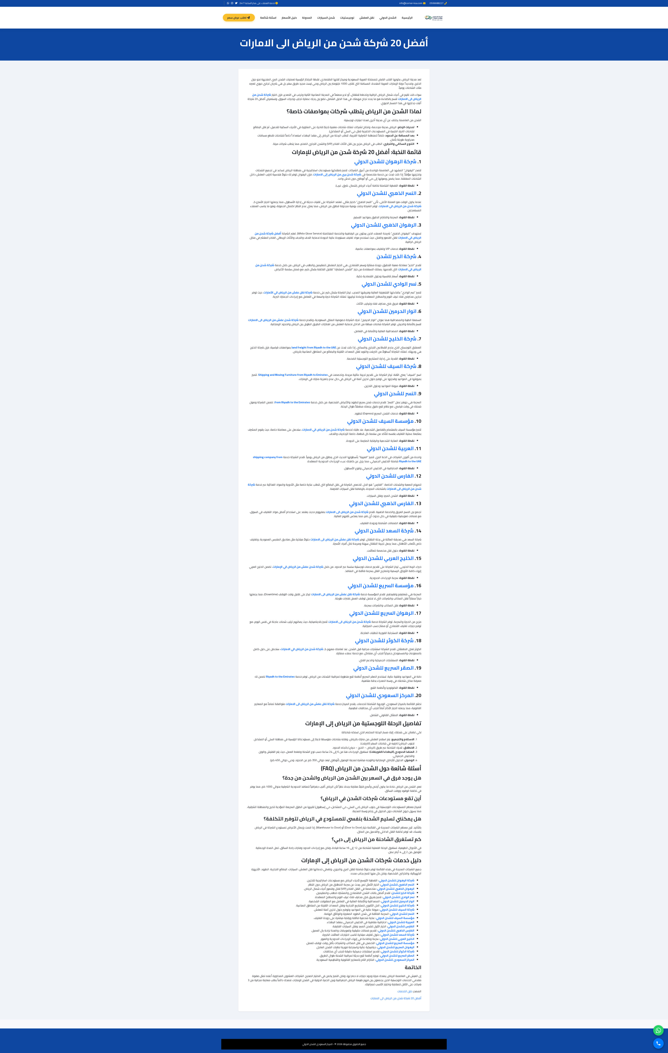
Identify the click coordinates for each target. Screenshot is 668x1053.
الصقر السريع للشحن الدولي (383, 667)
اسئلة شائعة (268, 17)
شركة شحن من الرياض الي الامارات (400, 206)
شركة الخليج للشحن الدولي (387, 338)
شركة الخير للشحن (396, 256)
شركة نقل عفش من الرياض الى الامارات (334, 539)
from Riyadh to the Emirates (292, 402)
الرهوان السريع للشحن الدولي (381, 613)
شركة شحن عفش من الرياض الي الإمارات (298, 566)
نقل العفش (366, 17)
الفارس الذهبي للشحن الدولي (381, 503)
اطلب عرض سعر (237, 17)
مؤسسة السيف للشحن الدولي (380, 421)
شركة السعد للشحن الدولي (384, 530)
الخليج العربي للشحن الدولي (383, 558)
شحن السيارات (326, 17)
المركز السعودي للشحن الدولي (380, 695)
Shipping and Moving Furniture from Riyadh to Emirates (293, 374)
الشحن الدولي (387, 17)
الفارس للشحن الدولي (390, 475)
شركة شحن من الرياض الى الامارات (347, 511)
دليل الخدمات (404, 991)
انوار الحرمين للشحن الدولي (387, 311)
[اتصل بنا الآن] (658, 1043)
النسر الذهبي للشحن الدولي (386, 193)
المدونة (307, 17)
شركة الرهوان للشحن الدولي (385, 161)
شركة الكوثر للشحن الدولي (384, 640)
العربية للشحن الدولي (390, 448)
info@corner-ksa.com (410, 3)
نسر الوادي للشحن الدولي (389, 283)
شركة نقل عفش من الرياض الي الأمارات (288, 292)
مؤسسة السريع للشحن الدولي (381, 585)
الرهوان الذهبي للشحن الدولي (383, 224)
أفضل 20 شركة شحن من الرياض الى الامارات (396, 998)
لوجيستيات (347, 17)
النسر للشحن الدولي (395, 393)
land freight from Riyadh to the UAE (314, 347)
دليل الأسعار (289, 17)
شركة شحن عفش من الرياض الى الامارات (273, 320)
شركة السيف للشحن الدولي (386, 366)
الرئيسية (407, 17)
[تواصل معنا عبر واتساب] (658, 1030)
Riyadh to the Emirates (280, 676)
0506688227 (436, 3)
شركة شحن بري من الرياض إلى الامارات (337, 174)
